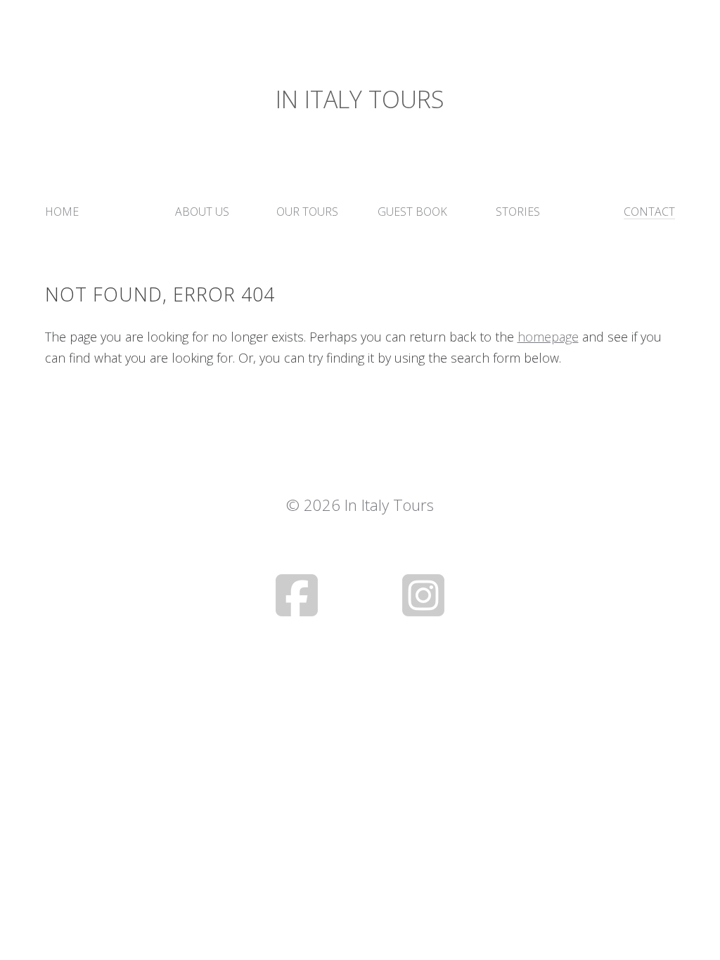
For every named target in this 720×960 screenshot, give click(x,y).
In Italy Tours (360, 99)
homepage (548, 336)
